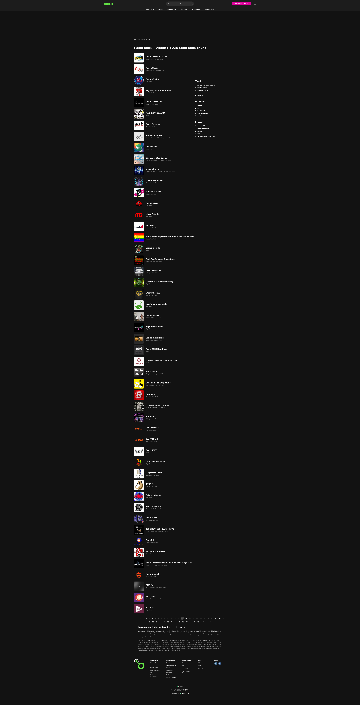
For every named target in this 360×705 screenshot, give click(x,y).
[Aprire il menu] (255, 4)
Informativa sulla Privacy (171, 666)
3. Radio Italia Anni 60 (201, 90)
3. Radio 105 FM (200, 110)
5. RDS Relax (199, 95)
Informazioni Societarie (169, 671)
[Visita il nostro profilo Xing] (219, 664)
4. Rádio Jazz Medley (201, 113)
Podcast (160, 9)
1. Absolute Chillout (201, 126)
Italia (181, 686)
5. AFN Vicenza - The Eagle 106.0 (205, 136)
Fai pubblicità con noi (155, 671)
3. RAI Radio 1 (199, 131)
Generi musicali (196, 9)
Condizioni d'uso (171, 663)
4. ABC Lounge (199, 93)
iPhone (200, 663)
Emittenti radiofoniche (153, 675)
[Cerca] (191, 4)
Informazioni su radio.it (154, 664)
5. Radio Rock (199, 116)
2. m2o (197, 108)
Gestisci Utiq (170, 675)
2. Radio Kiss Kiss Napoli (202, 128)
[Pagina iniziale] (135, 39)
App (183, 665)
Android (200, 668)
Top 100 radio (150, 9)
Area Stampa (154, 667)
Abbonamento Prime (186, 672)
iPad (199, 665)
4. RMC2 (197, 134)
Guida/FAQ (185, 668)
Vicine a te (184, 9)
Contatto (184, 663)
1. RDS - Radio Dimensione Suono (205, 85)
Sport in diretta (171, 9)
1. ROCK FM (198, 105)
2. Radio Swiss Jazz (201, 87)
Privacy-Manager (171, 677)
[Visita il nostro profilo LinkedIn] (215, 664)
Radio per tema (209, 9)
